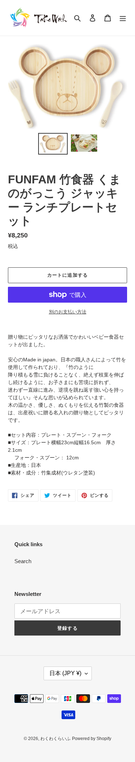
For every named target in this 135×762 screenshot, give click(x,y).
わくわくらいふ (55, 738)
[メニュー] (122, 18)
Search (22, 561)
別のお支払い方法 (67, 312)
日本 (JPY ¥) (65, 673)
